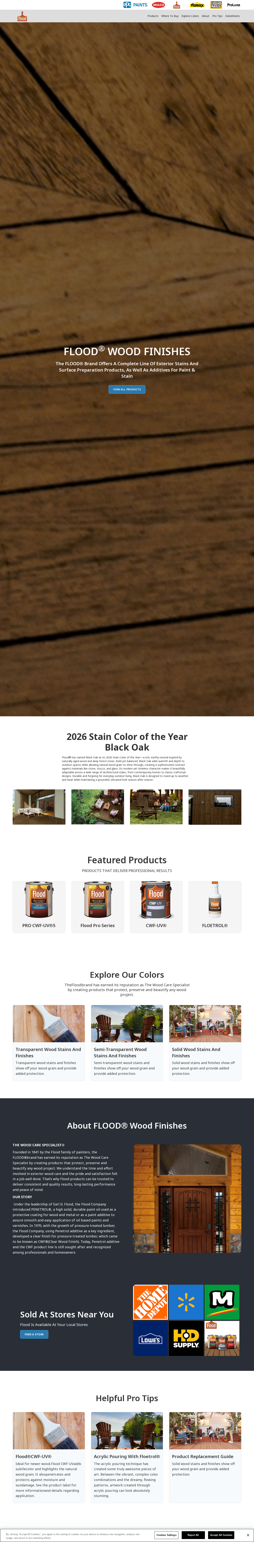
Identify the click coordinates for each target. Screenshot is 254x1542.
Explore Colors (190, 16)
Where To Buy (170, 16)
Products (152, 16)
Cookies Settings (166, 1535)
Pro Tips (217, 16)
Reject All (193, 1535)
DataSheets (232, 16)
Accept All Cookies (221, 1535)
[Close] (248, 1535)
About (205, 16)
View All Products (127, 389)
